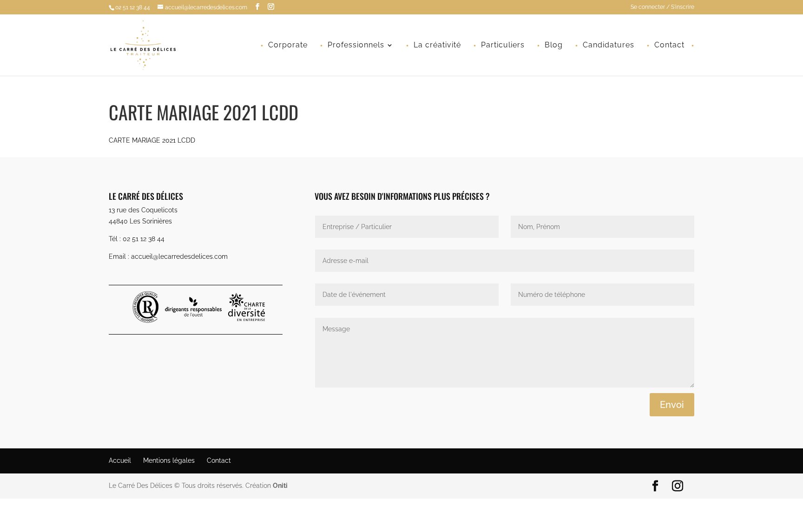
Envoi (672, 404)
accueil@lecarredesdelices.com (179, 256)
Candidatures (608, 45)
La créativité (437, 45)
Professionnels (356, 45)
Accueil (120, 460)
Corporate (288, 45)
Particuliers (503, 45)
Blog (554, 45)
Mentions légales (169, 460)
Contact (669, 45)
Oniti (280, 485)
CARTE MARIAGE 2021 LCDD (152, 140)
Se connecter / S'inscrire (662, 7)
